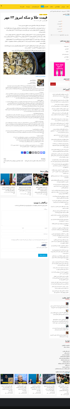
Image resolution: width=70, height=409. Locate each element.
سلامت (51, 7)
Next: (13, 160)
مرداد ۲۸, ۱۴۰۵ (39, 194)
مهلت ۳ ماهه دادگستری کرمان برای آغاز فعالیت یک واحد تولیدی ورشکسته (60, 211)
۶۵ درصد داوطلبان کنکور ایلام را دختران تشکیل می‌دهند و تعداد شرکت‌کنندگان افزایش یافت (41, 189)
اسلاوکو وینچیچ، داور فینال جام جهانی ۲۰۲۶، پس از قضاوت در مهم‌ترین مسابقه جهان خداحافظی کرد (60, 165)
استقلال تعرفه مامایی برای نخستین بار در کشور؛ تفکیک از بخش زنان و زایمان (60, 329)
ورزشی (63, 7)
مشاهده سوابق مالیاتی (64, 356)
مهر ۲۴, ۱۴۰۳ (38, 20)
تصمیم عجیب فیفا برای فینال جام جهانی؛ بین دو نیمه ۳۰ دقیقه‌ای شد (59, 220)
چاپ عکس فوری (66, 351)
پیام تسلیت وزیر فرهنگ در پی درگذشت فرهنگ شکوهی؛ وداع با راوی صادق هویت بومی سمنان (60, 145)
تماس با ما (22, 7)
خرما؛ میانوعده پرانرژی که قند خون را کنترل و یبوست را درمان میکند (59, 335)
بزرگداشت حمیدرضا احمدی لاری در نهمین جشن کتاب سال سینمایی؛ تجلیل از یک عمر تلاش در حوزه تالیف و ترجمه (60, 263)
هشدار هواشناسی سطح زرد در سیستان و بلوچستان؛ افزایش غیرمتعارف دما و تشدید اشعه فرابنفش (59, 229)
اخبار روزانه (45, 14)
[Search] (1, 6)
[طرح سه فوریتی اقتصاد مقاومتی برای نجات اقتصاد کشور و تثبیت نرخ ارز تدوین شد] (20, 379)
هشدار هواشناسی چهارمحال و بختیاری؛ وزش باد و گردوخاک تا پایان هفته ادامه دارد (59, 140)
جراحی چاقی (66, 353)
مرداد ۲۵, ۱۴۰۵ (6, 192)
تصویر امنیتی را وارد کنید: (41, 247)
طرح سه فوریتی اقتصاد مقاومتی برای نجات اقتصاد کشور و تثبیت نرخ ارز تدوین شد (60, 109)
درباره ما (28, 7)
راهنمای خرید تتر (65, 355)
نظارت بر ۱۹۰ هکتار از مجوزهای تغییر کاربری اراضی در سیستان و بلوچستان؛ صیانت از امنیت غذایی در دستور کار (60, 235)
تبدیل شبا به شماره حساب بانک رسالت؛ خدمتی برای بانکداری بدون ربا (60, 268)
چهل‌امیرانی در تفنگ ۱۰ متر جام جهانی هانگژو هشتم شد (59, 177)
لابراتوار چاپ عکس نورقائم (63, 363)
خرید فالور (67, 365)
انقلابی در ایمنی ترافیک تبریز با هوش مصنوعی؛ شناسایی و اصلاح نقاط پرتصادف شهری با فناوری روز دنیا (60, 278)
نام (23, 228)
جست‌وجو (66, 79)
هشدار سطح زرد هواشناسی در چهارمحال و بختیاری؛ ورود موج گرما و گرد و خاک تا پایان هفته (60, 257)
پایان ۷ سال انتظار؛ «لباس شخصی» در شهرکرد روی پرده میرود (59, 207)
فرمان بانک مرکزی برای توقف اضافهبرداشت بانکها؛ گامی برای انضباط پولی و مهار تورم (59, 150)
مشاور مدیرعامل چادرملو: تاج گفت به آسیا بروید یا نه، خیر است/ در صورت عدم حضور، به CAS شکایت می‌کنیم (59, 192)
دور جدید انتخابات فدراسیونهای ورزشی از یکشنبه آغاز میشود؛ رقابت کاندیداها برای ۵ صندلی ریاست (59, 251)
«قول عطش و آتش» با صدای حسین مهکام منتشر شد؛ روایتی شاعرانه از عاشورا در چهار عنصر (59, 114)
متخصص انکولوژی (65, 345)
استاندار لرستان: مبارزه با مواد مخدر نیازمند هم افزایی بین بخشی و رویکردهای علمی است (59, 283)
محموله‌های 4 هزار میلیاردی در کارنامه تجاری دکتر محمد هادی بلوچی (59, 216)
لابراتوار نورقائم (66, 362)
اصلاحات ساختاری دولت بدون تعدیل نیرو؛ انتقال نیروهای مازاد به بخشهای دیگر (60, 291)
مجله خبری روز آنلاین (40, 76)
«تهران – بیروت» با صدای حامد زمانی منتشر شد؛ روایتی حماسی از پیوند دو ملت (60, 287)
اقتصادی (44, 7)
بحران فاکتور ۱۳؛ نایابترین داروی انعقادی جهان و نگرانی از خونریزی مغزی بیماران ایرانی (59, 313)
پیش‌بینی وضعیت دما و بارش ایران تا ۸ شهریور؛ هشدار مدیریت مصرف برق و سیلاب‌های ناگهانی (60, 186)
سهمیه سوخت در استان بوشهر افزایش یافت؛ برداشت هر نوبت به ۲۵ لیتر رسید (59, 120)
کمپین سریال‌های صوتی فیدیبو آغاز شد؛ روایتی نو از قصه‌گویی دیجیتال (60, 197)
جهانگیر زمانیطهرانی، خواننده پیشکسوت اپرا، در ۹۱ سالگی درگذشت (59, 246)
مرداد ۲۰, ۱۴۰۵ (9, 393)
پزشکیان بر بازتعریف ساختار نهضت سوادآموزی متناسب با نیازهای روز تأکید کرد (8, 189)
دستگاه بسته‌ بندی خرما (64, 358)
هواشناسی (57, 7)
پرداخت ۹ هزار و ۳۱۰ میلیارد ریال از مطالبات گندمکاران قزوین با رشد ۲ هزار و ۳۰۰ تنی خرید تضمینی (60, 171)
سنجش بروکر (66, 347)
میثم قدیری (44, 20)
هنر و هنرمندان (35, 7)
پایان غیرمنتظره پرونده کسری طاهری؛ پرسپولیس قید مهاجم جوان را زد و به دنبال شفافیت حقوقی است (59, 241)
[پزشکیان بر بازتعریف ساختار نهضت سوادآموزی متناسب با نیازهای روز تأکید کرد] (8, 179)
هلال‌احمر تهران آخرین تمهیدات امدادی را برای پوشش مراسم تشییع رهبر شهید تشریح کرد (59, 306)
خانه (67, 7)
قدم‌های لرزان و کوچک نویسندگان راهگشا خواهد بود (60, 224)
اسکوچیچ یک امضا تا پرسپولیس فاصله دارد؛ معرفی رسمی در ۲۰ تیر (59, 273)
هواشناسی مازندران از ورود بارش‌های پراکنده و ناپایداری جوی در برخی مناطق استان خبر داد (24, 189)
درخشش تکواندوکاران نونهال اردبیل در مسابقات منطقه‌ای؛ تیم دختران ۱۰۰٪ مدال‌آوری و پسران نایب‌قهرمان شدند (59, 130)
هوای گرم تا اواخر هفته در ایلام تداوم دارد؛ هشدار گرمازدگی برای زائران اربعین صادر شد (59, 160)
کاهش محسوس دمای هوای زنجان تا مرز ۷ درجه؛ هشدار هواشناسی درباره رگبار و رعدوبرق (60, 202)
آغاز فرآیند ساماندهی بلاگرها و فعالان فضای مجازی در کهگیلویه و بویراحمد (59, 181)
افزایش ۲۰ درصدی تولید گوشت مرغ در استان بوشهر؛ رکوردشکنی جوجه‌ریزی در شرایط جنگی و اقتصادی (59, 124)
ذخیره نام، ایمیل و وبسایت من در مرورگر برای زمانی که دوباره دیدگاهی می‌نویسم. (28, 240)
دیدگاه (45, 209)
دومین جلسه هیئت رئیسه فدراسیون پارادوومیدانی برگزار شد (61, 136)
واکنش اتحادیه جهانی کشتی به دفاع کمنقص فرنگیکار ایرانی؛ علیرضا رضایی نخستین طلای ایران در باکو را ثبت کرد (59, 155)
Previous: (35, 160)
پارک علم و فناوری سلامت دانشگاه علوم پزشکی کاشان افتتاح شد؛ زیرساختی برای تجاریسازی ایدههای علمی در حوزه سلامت (60, 321)
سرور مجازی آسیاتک (65, 360)
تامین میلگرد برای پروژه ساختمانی (62, 369)
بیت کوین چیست (65, 367)
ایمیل (45, 228)
